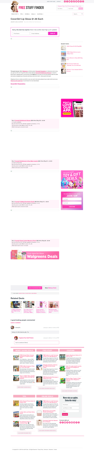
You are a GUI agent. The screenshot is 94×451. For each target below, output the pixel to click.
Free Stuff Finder (30, 7)
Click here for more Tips (24, 433)
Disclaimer (51, 449)
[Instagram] (65, 1)
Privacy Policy (40, 449)
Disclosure (46, 449)
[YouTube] (69, 1)
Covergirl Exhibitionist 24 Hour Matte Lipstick (26, 161)
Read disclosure (37, 21)
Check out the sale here (17, 80)
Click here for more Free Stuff (47, 388)
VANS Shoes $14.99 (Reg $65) (74, 46)
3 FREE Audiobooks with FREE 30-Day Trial (16, 311)
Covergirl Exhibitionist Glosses (43, 73)
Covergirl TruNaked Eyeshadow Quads (25, 201)
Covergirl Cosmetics (41, 71)
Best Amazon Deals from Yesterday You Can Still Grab (74, 64)
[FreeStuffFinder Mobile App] (83, 1)
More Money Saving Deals (24, 387)
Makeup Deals (52, 288)
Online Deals (28, 293)
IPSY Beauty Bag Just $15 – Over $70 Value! (53, 311)
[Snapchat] (76, 1)
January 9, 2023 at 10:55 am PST (51, 327)
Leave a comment (15, 322)
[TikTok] (74, 1)
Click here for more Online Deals (47, 430)
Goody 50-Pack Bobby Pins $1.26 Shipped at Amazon (40, 311)
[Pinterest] (81, 1)
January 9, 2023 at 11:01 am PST (51, 338)
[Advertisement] (35, 273)
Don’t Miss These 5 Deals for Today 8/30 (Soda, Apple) (28, 311)
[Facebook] (67, 1)
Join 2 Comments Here (35, 288)
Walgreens (25, 71)
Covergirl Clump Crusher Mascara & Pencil (25, 240)
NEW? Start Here (51, 1)
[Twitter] (79, 1)
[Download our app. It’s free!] (72, 116)
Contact (59, 1)
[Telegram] (72, 1)
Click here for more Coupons (69, 391)
